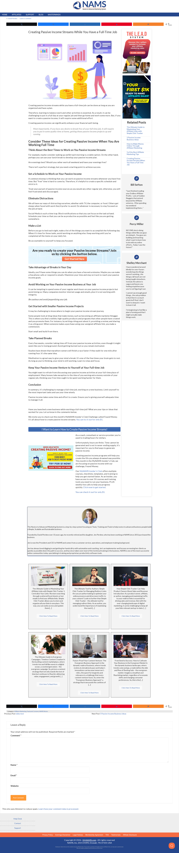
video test (20, 714)
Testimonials (115, 835)
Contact (17, 823)
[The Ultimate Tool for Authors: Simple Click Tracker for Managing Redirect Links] (89, 576)
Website (15, 786)
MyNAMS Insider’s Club (91, 471)
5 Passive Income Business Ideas (134, 138)
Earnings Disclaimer (62, 835)
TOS (107, 835)
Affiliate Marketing (20, 711)
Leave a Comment (25, 18)
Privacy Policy (47, 835)
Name (14, 765)
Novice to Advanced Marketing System (89, 7)
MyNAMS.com (89, 840)
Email (14, 775)
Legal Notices (78, 835)
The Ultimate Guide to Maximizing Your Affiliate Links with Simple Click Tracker (136, 130)
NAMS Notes (43, 711)
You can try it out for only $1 (89, 419)
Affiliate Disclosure (130, 835)
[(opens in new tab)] (74, 68)
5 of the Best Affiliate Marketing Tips (135, 153)
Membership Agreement (94, 835)
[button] (74, 259)
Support (17, 828)
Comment (16, 735)
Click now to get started (94, 487)
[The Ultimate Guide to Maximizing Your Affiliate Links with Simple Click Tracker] (48, 576)
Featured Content (33, 711)
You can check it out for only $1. (90, 492)
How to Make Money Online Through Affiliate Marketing (135, 146)
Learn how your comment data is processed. (58, 809)
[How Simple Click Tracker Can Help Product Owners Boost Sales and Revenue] (131, 576)
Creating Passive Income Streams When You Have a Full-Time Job (136, 161)
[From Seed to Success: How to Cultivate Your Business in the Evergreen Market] (131, 646)
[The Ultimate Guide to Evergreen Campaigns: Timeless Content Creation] (48, 644)
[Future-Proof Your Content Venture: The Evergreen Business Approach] (89, 646)
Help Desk (17, 819)
